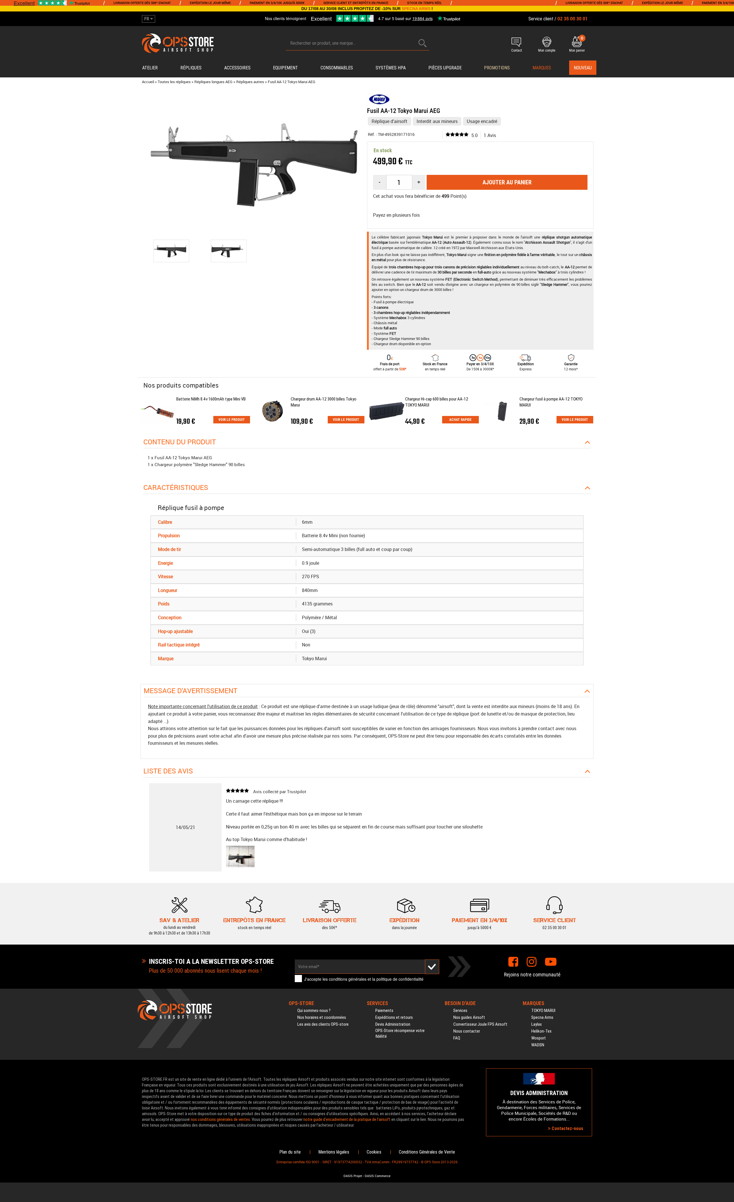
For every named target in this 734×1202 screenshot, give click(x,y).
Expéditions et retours (394, 1017)
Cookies (374, 1152)
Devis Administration (392, 1024)
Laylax (536, 1024)
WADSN (537, 1044)
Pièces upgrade (445, 68)
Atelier (150, 68)
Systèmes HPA (391, 68)
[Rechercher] (422, 43)
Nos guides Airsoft (469, 1017)
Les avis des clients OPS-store (323, 1024)
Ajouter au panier (507, 182)
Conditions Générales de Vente (427, 1152)
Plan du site (290, 1152)
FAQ (456, 1038)
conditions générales (347, 979)
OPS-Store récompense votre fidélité (400, 1033)
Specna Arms (542, 1017)
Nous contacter (466, 1031)
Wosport (538, 1038)
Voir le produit (231, 420)
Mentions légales (333, 1152)
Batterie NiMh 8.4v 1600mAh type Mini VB (211, 399)
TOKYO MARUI (543, 1010)
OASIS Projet (352, 1176)
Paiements (384, 1010)
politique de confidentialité (399, 979)
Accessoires (237, 68)
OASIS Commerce (378, 1176)
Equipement (285, 68)
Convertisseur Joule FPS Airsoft (480, 1024)
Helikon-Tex (541, 1031)
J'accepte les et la (363, 979)
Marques (541, 68)
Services (460, 1010)
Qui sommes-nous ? (314, 1010)
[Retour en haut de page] (727, 715)
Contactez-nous (566, 1128)
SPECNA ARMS (416, 8)
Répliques (191, 68)
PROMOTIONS (497, 68)
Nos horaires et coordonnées (321, 1017)
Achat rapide (460, 420)
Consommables (337, 68)
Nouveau (583, 68)
